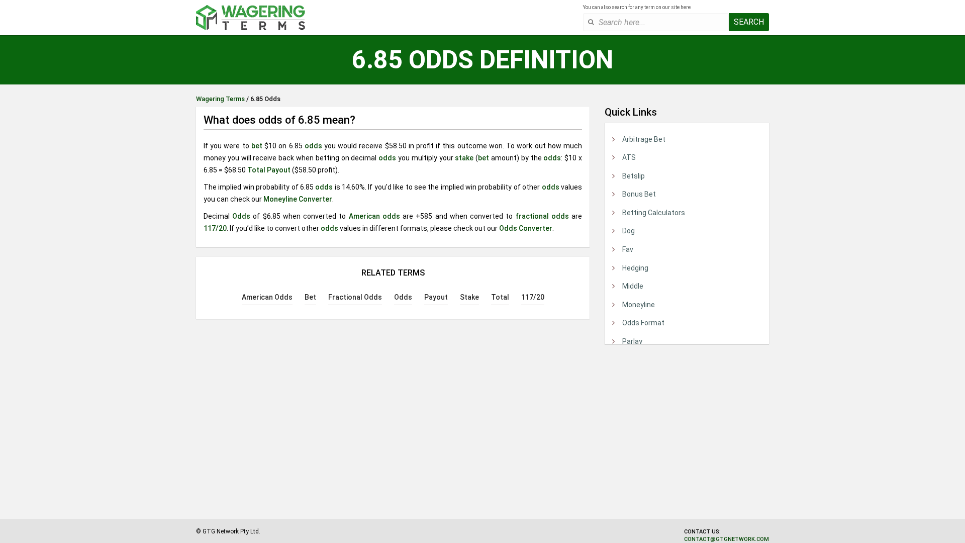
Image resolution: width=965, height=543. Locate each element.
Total (256, 170)
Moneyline (638, 305)
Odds (241, 216)
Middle (632, 286)
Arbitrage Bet (643, 139)
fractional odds (542, 216)
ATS (629, 157)
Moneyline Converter (297, 199)
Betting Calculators (653, 213)
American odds (374, 216)
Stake (469, 297)
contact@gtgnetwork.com (726, 539)
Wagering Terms (220, 99)
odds (313, 146)
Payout (279, 170)
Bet (310, 297)
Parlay (632, 341)
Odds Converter (525, 228)
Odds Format (643, 323)
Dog (628, 231)
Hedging (635, 268)
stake (464, 158)
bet (256, 146)
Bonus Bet (639, 194)
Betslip (633, 176)
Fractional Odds (355, 297)
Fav (627, 249)
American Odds (267, 297)
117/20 (215, 228)
